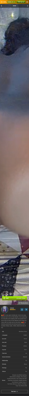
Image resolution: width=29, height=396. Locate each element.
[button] (22, 309)
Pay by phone (24, 303)
